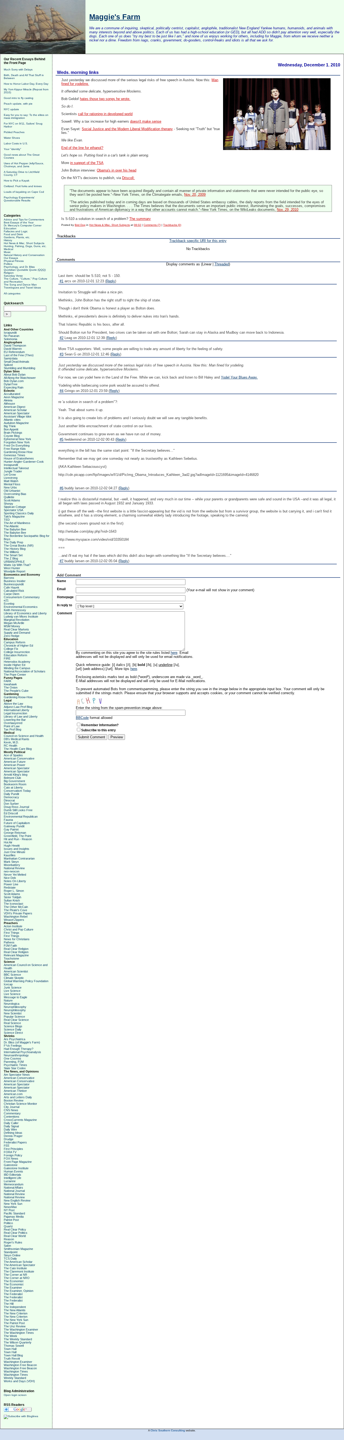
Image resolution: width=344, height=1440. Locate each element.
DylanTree (10, 384)
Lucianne (10, 1181)
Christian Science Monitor (20, 1103)
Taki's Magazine (14, 516)
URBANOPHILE (14, 561)
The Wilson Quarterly (17, 1342)
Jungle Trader (13, 471)
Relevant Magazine (16, 955)
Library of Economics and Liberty (25, 613)
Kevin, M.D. (11, 742)
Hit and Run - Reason (18, 839)
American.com (13, 1094)
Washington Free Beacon (20, 1365)
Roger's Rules (13, 1242)
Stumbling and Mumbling (19, 368)
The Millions (11, 552)
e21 (6, 600)
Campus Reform (14, 642)
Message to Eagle (15, 997)
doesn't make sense (145, 121)
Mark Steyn (11, 861)
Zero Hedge (11, 635)
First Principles (13, 1148)
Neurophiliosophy (15, 1006)
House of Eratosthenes (19, 458)
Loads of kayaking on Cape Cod (24, 191)
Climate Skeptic (14, 977)
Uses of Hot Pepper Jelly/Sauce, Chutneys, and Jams (24, 165)
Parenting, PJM (14, 1061)
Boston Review (13, 1100)
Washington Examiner (18, 1361)
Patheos (9, 942)
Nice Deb (10, 877)
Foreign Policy (13, 1155)
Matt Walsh (11, 481)
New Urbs (10, 487)
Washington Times (16, 1371)
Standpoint (10, 1252)
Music (7, 252)
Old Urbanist (12, 490)
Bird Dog (80, 224)
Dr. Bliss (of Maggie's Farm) (22, 1042)
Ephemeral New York (17, 439)
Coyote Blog (12, 435)
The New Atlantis (15, 1310)
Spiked (8, 364)
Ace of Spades (13, 755)
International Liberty (16, 710)
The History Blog (15, 548)
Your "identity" (12, 149)
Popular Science (14, 1016)
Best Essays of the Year (19, 222)
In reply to (64, 605)
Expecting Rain (13, 387)
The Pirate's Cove (15, 910)
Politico (8, 1223)
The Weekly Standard (18, 1339)
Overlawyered (13, 723)
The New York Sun (16, 1319)
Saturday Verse (13, 275)
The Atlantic (11, 526)
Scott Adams (12, 500)
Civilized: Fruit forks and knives (23, 186)
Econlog (9, 603)
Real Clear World (15, 1236)
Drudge (8, 1139)
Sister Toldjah (12, 897)
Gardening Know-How (18, 452)
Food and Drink (13, 234)
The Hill (8, 1303)
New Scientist (13, 1013)
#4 (61, 391)
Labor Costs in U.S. (16, 143)
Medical (8, 249)
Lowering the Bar (15, 719)
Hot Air (8, 842)
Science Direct (13, 1032)
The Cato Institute (15, 1268)
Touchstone (11, 958)
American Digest (14, 406)
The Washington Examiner (21, 1329)
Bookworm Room (15, 784)
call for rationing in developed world (105, 114)
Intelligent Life (12, 1177)
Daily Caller (11, 1123)
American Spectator (17, 413)
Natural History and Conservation (24, 255)
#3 (61, 354)
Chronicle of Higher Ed (18, 645)
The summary (140, 219)
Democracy (11, 797)
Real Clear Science (16, 1019)
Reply (110, 281)
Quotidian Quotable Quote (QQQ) (25, 269)
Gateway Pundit (14, 826)
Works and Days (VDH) (19, 1381)
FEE (6, 1145)
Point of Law (12, 726)
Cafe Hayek (11, 587)
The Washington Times (19, 1332)
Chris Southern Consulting (167, 1430)
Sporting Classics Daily (19, 513)
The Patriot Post (14, 1323)
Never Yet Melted (15, 874)
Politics (8, 263)
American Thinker (15, 1090)
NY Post (9, 1210)
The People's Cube (16, 690)
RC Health (10, 745)
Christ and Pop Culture (18, 929)
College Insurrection (17, 652)
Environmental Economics (21, 606)
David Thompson (15, 345)
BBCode (82, 718)
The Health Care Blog (18, 748)
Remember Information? (100, 725)
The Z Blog (11, 558)
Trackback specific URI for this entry (198, 241)
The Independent (15, 1307)
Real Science (12, 1023)
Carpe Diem (11, 594)
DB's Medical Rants (16, 739)
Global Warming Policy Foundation (26, 981)
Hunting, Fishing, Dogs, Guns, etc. (25, 246)
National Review (14, 868)
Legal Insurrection (15, 713)
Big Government (14, 781)
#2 (61, 338)
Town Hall (10, 1348)
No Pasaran (11, 335)
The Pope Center (15, 674)
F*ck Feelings (13, 1045)
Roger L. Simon (14, 890)
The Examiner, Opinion (18, 1290)
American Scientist (16, 971)
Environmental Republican (21, 816)
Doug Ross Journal (16, 806)
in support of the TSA (86, 163)
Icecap (8, 984)
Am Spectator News (17, 1074)
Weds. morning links (78, 72)
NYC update (11, 109)
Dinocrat (9, 800)
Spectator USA (13, 510)
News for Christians (17, 939)
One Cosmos (12, 1058)
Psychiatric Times (15, 1065)
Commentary (12, 1113)
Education (10, 228)
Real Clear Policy (15, 1229)
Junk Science (13, 987)
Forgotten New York (17, 442)
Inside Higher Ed (14, 664)
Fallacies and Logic (16, 231)
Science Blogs (13, 1026)
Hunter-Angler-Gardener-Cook (24, 461)
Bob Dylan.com (14, 381)
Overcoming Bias (15, 494)
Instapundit (11, 464)
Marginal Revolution (16, 619)
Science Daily (13, 1029)
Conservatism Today (17, 790)
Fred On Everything (17, 445)
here (174, 653)
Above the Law (13, 703)
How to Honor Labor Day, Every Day (26, 83)
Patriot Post (11, 1219)
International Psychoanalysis (22, 1052)
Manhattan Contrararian (19, 858)
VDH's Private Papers (18, 913)
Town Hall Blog (13, 1355)
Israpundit (10, 332)
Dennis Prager (13, 1136)
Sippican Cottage (15, 506)
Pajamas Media (14, 1216)
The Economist (13, 1281)
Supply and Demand (17, 632)
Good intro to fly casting (18, 98)
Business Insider (15, 581)
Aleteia (8, 400)
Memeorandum (13, 1184)
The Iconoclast (13, 903)
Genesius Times (14, 455)
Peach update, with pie (18, 103)
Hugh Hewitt (12, 845)
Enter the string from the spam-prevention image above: (119, 708)
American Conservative (19, 758)
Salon (7, 1245)
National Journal (14, 1190)
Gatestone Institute (16, 1168)
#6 (61, 488)
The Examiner (13, 1287)
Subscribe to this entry (98, 730)
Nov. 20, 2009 (195, 195)
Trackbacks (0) (172, 224)
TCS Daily (10, 1258)
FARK (7, 681)
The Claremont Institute (19, 1271)
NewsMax (10, 1207)
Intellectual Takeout (16, 468)
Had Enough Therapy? (18, 1048)
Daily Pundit (11, 794)
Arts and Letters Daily (18, 1097)
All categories (12, 293)
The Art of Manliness (17, 523)
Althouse (9, 403)
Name (61, 581)
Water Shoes (12, 137)
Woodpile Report (14, 571)
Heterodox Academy (17, 661)
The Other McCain (16, 906)
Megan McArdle (14, 623)
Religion (9, 272)
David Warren (13, 348)
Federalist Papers (15, 1142)
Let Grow (10, 474)
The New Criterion (15, 1313)
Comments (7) (152, 224)
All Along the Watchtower (20, 377)
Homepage (65, 597)
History (8, 240)
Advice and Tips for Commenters (24, 219)
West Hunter (12, 568)
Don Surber (11, 803)
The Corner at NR (15, 1274)
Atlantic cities (12, 419)
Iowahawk (10, 684)
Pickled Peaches (14, 132)
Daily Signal (11, 1126)
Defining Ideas (13, 1132)
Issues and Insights (16, 848)
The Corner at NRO (17, 1277)
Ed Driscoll (11, 813)
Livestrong (10, 477)
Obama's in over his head (116, 170)
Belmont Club (12, 777)
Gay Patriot (11, 829)
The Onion (10, 687)
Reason (9, 1239)
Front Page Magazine (18, 1161)
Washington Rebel (15, 916)
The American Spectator (19, 1265)
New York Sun (13, 1203)
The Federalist (13, 1294)
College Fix (11, 648)
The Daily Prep (13, 542)
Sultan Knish (12, 900)
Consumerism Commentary (22, 597)
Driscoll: (128, 178)
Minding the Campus (17, 668)
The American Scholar (18, 1261)
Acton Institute (13, 926)
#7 (61, 561)
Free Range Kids (15, 448)
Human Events (13, 1171)
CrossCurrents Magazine (20, 1119)
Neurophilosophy (15, 1010)
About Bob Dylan (15, 374)
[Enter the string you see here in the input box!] (92, 700)
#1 (61, 281)
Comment (64, 613)
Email (61, 589)
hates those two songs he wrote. (105, 99)
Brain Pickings (13, 432)
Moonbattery (12, 865)
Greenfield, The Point (17, 835)
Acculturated (12, 393)
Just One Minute (14, 852)
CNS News (11, 1110)
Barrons (9, 577)
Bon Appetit (11, 429)
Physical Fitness (14, 260)
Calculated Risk (14, 590)
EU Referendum (14, 352)
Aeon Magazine (14, 397)
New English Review (17, 1200)
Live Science (12, 990)
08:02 (137, 224)
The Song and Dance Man (20, 284)
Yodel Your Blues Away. (239, 377)
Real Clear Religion (16, 948)
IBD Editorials (12, 1174)
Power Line (11, 884)
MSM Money (12, 626)
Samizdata (10, 358)
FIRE (7, 658)
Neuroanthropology (16, 1055)
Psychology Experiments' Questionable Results (19, 199)
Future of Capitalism (17, 823)
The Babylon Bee (15, 529)
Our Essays (11, 257)
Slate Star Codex (15, 1068)
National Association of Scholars (24, 671)
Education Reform (15, 655)
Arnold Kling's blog (15, 774)
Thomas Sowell (14, 1345)
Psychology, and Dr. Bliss (19, 266)
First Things (11, 932)
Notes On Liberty (15, 881)
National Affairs (13, 1187)
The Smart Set (13, 555)
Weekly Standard (15, 1378)
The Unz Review (15, 1326)
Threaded (221, 264)
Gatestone (10, 1165)
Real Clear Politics (15, 1232)
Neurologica (11, 1003)
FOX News (11, 1158)
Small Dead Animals (16, 361)
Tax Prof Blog (12, 729)
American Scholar (15, 410)
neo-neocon (11, 871)
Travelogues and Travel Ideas (22, 287)
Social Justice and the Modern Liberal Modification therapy (127, 129)
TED (7, 519)
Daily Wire (10, 1129)
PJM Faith (10, 945)
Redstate (10, 887)
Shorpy (8, 503)
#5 (61, 439)
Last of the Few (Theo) (19, 355)
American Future (15, 761)
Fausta (8, 819)
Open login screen (15, 1394)
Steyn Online (12, 1255)
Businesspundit (14, 584)
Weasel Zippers (14, 919)
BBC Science (12, 974)
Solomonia (10, 339)
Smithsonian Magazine (18, 1248)
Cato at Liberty (13, 787)
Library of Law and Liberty (21, 716)
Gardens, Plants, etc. (17, 237)
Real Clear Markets (16, 629)
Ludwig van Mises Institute (21, 616)
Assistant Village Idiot (17, 416)
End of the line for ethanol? (82, 148)
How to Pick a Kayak (16, 180)
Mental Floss (12, 484)
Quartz (8, 1226)
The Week (10, 1336)
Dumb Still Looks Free (18, 810)
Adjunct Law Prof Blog (18, 706)
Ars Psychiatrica (14, 1039)
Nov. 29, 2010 (287, 210)
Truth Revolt (12, 1358)
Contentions (11, 1116)
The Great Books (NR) (19, 545)
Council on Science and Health (24, 735)
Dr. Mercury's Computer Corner (22, 225)
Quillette (9, 497)
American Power (14, 765)
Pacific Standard (14, 1213)
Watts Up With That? (17, 564)
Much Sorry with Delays (18, 69)
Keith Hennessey (15, 610)
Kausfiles (10, 855)
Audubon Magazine (16, 423)
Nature (8, 1000)
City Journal (11, 1106)
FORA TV (10, 1152)
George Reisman (15, 832)
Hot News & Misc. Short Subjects (24, 243)
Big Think (10, 426)
